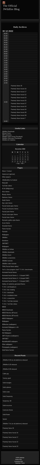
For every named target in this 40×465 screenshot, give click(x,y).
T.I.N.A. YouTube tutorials (10, 301)
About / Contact (7, 171)
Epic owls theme (7, 203)
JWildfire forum (6, 255)
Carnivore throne (8, 410)
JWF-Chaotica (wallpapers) (10, 336)
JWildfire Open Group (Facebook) (12, 136)
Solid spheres (7, 387)
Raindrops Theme (20, 463)
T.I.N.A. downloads (8, 292)
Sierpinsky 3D (7, 401)
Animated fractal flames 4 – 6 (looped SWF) (15, 278)
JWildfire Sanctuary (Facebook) (11, 138)
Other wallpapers (7, 344)
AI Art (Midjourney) (8, 188)
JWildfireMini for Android (9, 180)
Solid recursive (7, 405)
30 (22, 161)
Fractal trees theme (8, 217)
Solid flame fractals (8, 350)
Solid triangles (7, 383)
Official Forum (6, 133)
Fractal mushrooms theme (10, 209)
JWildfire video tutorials (9, 263)
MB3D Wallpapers (7, 318)
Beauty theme (6, 194)
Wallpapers (5, 234)
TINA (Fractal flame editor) (10, 266)
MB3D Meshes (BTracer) (9, 313)
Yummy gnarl (7, 378)
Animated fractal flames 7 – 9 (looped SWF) (15, 281)
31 (25, 161)
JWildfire (4, 237)
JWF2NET (5, 243)
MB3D (4, 307)
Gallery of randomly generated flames (13, 284)
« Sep (18, 163)
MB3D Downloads (7, 310)
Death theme (6, 200)
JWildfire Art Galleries (8, 140)
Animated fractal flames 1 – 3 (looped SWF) (15, 275)
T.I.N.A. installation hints (9, 295)
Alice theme (5, 191)
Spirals (5, 419)
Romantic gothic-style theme (11, 220)
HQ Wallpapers (6, 333)
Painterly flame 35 (8, 428)
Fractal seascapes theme (10, 214)
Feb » (22, 163)
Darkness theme (7, 197)
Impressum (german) (8, 174)
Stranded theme (7, 226)
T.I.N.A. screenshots (8, 298)
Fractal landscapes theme (10, 206)
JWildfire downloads (8, 252)
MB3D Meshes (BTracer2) (10, 315)
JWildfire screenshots (8, 258)
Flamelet (4, 231)
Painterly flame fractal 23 (10, 446)
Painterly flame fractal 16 (10, 433)
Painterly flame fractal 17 (10, 437)
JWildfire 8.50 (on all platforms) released (15, 360)
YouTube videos (7, 186)
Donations (5, 240)
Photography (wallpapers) (10, 347)
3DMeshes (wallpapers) (9, 324)
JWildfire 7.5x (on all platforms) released (15, 423)
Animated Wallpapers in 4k (10, 327)
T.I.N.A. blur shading (8, 290)
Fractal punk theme (8, 211)
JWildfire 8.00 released (10, 369)
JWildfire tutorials (7, 261)
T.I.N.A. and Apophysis (9, 287)
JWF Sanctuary (7, 135)
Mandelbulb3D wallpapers (10, 341)
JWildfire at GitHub (8, 249)
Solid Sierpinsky (8, 396)
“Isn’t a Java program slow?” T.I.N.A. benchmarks (17, 269)
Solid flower (6, 414)
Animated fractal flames (9, 272)
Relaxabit (5, 183)
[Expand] (3, 21)
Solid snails (6, 392)
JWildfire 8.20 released (10, 364)
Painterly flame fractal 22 (10, 442)
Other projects (6, 177)
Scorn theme (6, 223)
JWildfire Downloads (8, 131)
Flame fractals (6, 229)
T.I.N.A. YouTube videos (9, 304)
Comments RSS (18, 461)
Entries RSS (18, 459)
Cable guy (6, 373)
